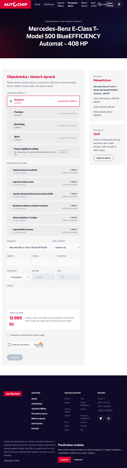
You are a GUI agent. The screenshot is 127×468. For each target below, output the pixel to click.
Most (67, 422)
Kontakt (35, 428)
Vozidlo (11, 241)
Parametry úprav (73, 4)
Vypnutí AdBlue (60, 4)
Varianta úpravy (16, 93)
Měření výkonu (84, 4)
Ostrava (84, 422)
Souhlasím (64, 459)
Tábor (67, 429)
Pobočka (12, 271)
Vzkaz (10, 286)
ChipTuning (49, 4)
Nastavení (78, 459)
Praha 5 (68, 398)
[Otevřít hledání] (99, 4)
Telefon (61, 256)
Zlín (82, 429)
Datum (35, 271)
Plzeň (67, 426)
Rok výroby (58, 241)
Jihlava (83, 409)
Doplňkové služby (17, 163)
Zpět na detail (103, 158)
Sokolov (84, 426)
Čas (59, 271)
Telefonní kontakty (105, 410)
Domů (37, 4)
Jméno (10, 256)
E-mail (35, 256)
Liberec (68, 415)
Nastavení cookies (11, 460)
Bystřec (68, 402)
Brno (82, 398)
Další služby (94, 4)
